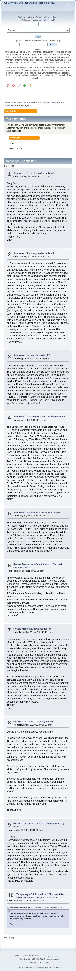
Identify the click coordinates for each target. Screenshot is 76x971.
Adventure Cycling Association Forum (29, 2)
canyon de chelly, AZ (38, 355)
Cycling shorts (45, 721)
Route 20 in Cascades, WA (37, 628)
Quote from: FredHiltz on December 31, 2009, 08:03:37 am (34, 908)
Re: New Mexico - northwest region (46, 416)
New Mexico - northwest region (44, 512)
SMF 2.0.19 (24, 959)
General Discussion (24, 721)
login (45, 17)
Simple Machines (51, 959)
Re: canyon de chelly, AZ (40, 173)
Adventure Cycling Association (50, 956)
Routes (17, 564)
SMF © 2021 (37, 959)
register (53, 17)
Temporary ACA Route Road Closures (37, 894)
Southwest (19, 173)
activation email (46, 20)
